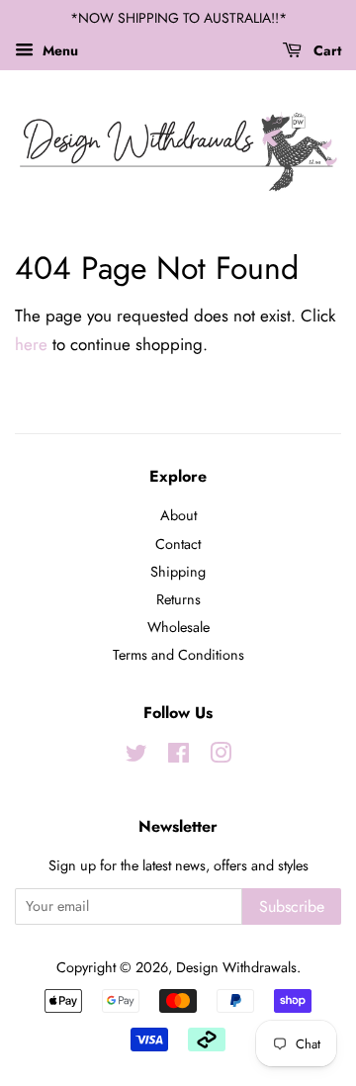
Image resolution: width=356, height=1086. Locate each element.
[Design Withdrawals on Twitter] (136, 757)
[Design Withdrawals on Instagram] (220, 757)
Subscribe (291, 906)
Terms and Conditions (178, 655)
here (31, 344)
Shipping (178, 572)
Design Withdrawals (236, 967)
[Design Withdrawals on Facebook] (178, 757)
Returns (178, 599)
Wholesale (178, 627)
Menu (58, 50)
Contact (178, 544)
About (178, 515)
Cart (325, 50)
